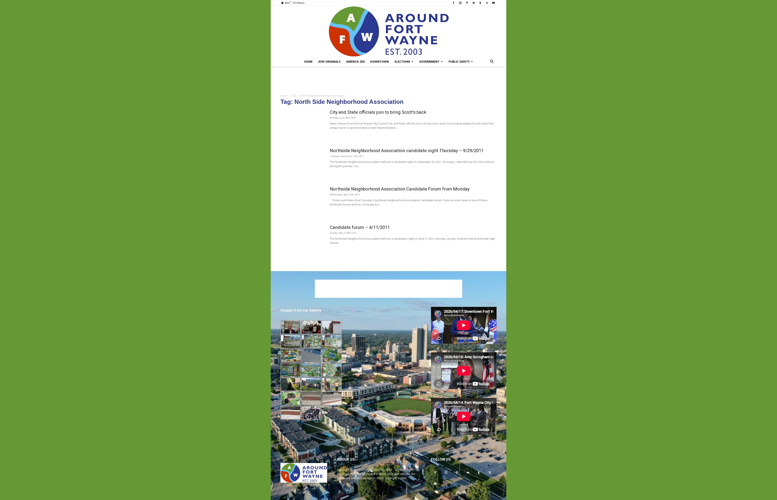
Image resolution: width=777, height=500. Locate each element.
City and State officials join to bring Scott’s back (378, 112)
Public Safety (459, 61)
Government (429, 61)
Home (308, 61)
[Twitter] (487, 3)
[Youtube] (493, 3)
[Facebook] (453, 3)
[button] (492, 62)
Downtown (379, 61)
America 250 (355, 61)
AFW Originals (329, 61)
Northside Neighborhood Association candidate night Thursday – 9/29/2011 (407, 150)
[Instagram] (460, 3)
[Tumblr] (480, 3)
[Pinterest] (467, 3)
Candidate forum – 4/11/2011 (360, 227)
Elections (402, 61)
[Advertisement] (388, 80)
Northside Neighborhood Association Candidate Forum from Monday (399, 189)
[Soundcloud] (473, 3)
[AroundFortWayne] (388, 31)
